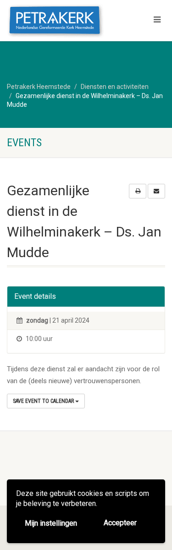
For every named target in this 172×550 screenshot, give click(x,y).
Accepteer (120, 522)
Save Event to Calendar (44, 401)
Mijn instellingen (51, 523)
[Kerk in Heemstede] (57, 21)
